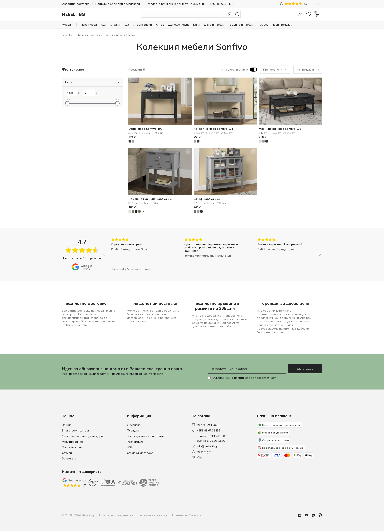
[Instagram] (301, 515)
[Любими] (308, 14)
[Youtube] (308, 515)
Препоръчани (272, 69)
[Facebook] (294, 515)
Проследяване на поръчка (145, 436)
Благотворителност (75, 430)
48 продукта (305, 69)
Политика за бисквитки (187, 515)
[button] (300, 14)
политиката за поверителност (255, 378)
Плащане (133, 430)
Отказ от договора (140, 453)
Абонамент (305, 369)
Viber (200, 457)
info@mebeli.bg (207, 446)
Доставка (134, 425)
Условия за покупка (153, 515)
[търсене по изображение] (230, 14)
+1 (142, 211)
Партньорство (72, 447)
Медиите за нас (72, 441)
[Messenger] (315, 515)
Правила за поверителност (117, 515)
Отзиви (67, 453)
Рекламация (135, 441)
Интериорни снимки (234, 69)
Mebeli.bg (68, 34)
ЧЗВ (130, 447)
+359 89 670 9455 (208, 430)
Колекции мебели (89, 34)
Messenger (204, 452)
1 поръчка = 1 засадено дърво (83, 436)
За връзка (69, 458)
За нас (66, 425)
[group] (138, 251)
